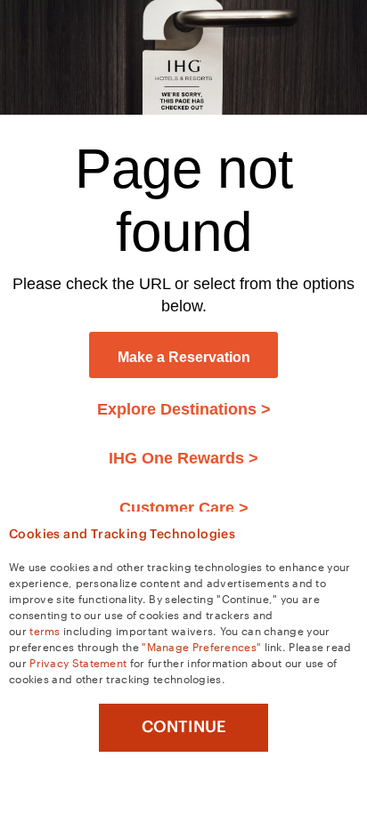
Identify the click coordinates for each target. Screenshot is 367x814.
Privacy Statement (77, 662)
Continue (184, 727)
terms (45, 630)
